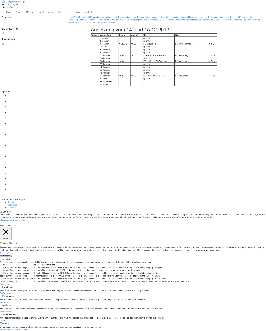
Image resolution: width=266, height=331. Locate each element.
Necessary (7, 255)
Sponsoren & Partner (85, 12)
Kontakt (11, 202)
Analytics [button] (4, 302)
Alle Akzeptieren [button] (19, 220)
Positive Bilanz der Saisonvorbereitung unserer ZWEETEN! (193, 19)
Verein (50, 12)
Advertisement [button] (6, 311)
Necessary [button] (4, 252)
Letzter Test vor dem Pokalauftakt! (97, 22)
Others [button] (3, 320)
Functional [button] (4, 284)
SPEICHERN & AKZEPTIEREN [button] (13, 329)
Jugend (40, 12)
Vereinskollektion (64, 12)
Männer (29, 12)
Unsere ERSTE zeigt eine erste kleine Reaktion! (181, 16)
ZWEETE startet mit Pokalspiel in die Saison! (92, 16)
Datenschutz (13, 207)
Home (8, 12)
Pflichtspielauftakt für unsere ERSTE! (148, 19)
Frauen (19, 12)
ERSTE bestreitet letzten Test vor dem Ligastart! (136, 16)
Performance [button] (5, 293)
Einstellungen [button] (6, 220)
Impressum (12, 204)
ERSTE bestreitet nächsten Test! (220, 16)
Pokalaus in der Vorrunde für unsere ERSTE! (109, 19)
